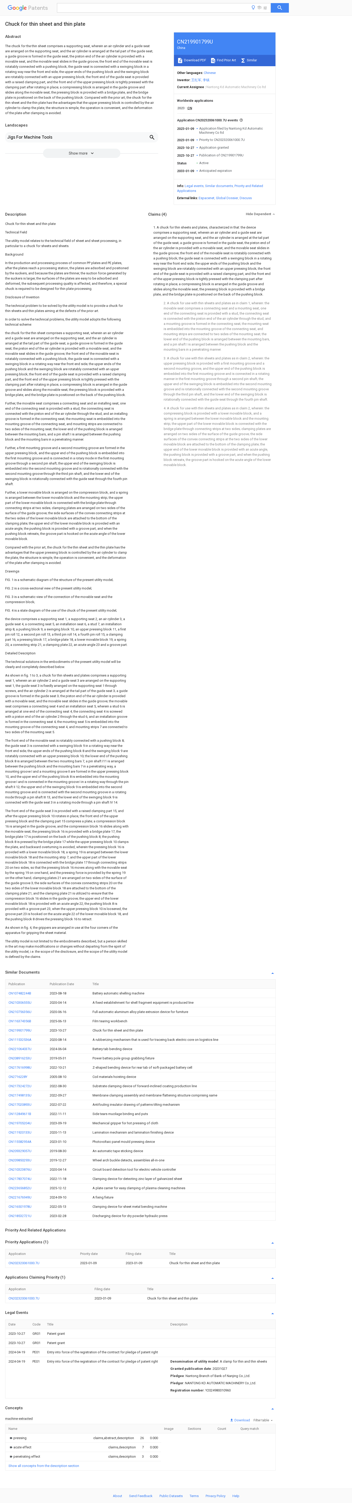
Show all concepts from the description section (44, 1466)
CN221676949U (20, 1197)
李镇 (206, 80)
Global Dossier (227, 198)
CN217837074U (20, 1179)
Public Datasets (171, 1496)
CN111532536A (20, 1040)
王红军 (196, 80)
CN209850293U (20, 1160)
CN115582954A (20, 1142)
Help (235, 1496)
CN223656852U (20, 1188)
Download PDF (194, 60)
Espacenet (206, 198)
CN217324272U (20, 1086)
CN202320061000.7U (24, 1263)
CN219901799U (20, 1030)
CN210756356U (20, 1012)
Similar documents (219, 186)
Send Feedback (141, 1496)
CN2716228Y (18, 1077)
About (117, 1496)
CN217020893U (20, 1105)
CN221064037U (20, 1049)
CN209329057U (20, 1151)
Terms (194, 1496)
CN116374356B (20, 1021)
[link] (18, 1438)
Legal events (194, 186)
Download (242, 1420)
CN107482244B (20, 993)
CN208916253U (20, 1058)
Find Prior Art (226, 60)
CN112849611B (20, 1114)
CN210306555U (20, 1002)
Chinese (210, 73)
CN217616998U (20, 1067)
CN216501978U (20, 1207)
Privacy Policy (215, 1496)
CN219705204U (20, 1123)
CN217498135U (20, 1095)
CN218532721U (20, 1216)
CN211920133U (20, 1132)
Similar (251, 60)
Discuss (246, 198)
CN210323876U (20, 1169)
